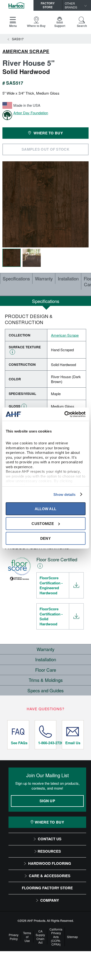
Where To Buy (49, 822)
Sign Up (47, 800)
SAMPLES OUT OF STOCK (45, 149)
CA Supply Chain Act (40, 936)
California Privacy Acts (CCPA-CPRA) (56, 936)
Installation (68, 278)
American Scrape (26, 52)
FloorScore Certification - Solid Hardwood (51, 616)
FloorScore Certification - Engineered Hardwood (51, 585)
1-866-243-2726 (47, 742)
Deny (45, 538)
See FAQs (19, 742)
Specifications (16, 278)
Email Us (72, 742)
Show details (64, 494)
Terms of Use (27, 936)
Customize (43, 523)
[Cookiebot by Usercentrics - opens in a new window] (64, 414)
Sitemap (72, 937)
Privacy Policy (13, 936)
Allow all (46, 509)
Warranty (44, 278)
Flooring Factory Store (47, 888)
